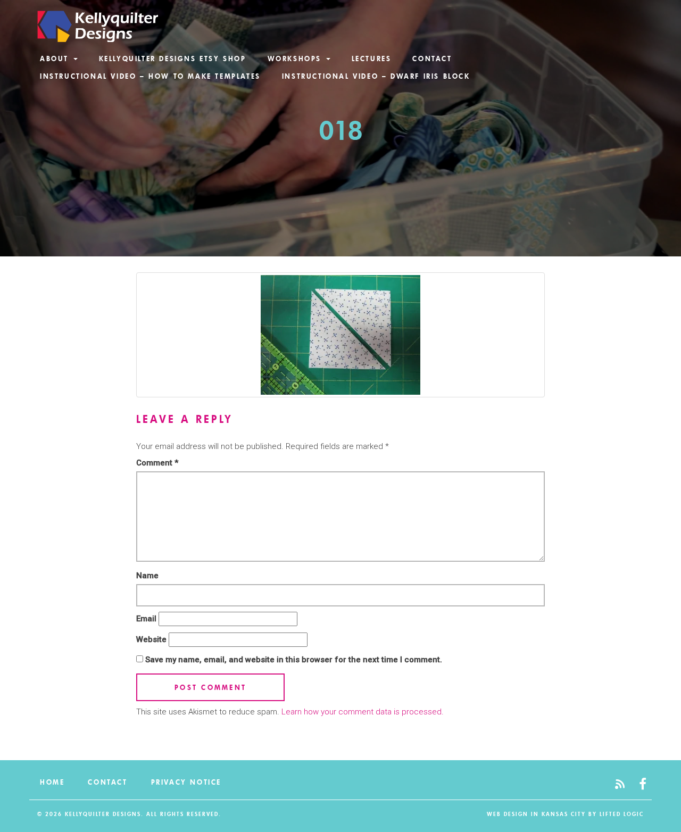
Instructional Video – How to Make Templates (150, 76)
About (56, 58)
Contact (432, 58)
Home (52, 782)
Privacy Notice (186, 782)
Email (146, 618)
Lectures (372, 58)
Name (147, 575)
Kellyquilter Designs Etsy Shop (172, 58)
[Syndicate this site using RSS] (620, 784)
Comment (157, 463)
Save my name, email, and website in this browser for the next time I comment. (293, 659)
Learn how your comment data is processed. (362, 712)
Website (151, 639)
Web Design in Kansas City (536, 814)
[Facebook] (642, 784)
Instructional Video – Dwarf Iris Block (376, 76)
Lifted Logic (622, 814)
